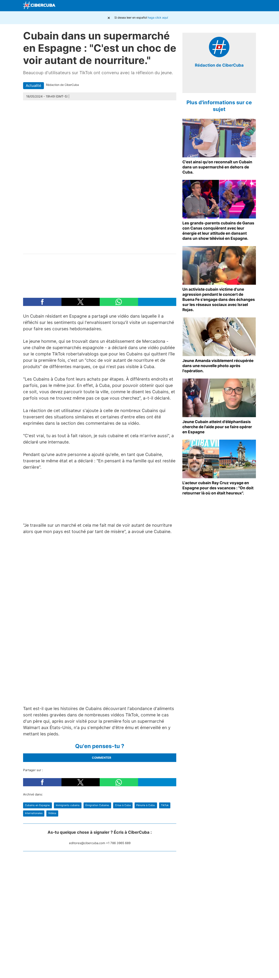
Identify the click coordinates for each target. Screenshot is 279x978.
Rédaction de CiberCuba (219, 65)
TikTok (165, 805)
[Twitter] (223, 6)
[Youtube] (232, 6)
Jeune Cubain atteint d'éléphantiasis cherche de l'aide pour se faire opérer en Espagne (217, 426)
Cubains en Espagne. (37, 805)
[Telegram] (242, 6)
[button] (42, 302)
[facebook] (210, 83)
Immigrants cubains (68, 805)
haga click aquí (158, 17)
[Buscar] (204, 5)
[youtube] (228, 83)
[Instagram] (251, 6)
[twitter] (216, 83)
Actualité (33, 85)
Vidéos (52, 813)
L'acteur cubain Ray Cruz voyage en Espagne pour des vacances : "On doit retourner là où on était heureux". (217, 488)
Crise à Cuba (123, 805)
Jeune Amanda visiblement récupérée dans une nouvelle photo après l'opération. (217, 365)
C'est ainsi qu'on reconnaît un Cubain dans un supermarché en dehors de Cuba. (217, 167)
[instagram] (222, 83)
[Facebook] (213, 6)
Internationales (34, 813)
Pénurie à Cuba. (145, 805)
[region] (99, 274)
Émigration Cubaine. (97, 805)
